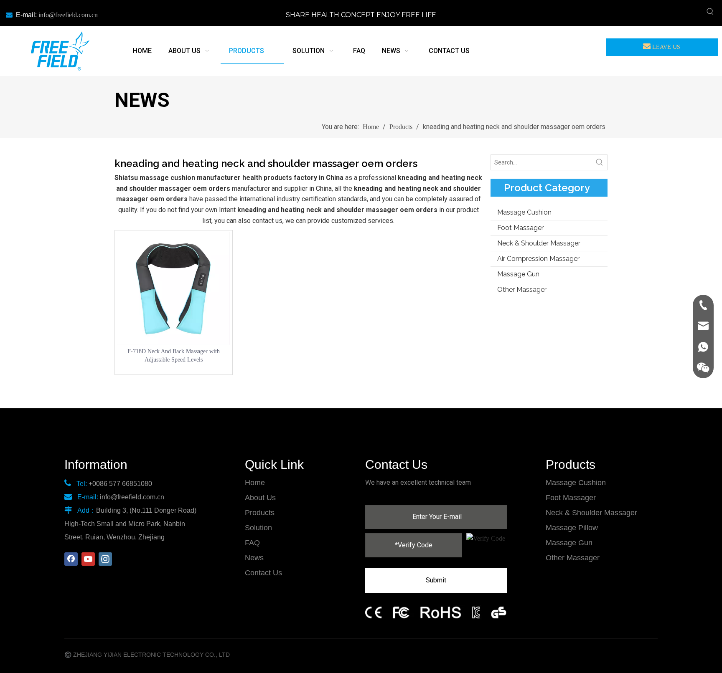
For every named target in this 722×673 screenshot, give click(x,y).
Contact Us (263, 573)
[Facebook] (71, 559)
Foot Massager (520, 228)
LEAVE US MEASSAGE (663, 50)
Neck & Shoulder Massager (538, 243)
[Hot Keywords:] (710, 11)
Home (255, 482)
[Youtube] (88, 559)
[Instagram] (105, 559)
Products (260, 513)
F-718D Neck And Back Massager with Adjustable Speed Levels (173, 355)
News (254, 558)
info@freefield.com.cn (68, 14)
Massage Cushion (524, 212)
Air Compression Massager (538, 259)
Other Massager (522, 289)
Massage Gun (518, 274)
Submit (436, 580)
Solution (258, 528)
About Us (260, 497)
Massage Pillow (572, 528)
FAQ (252, 543)
